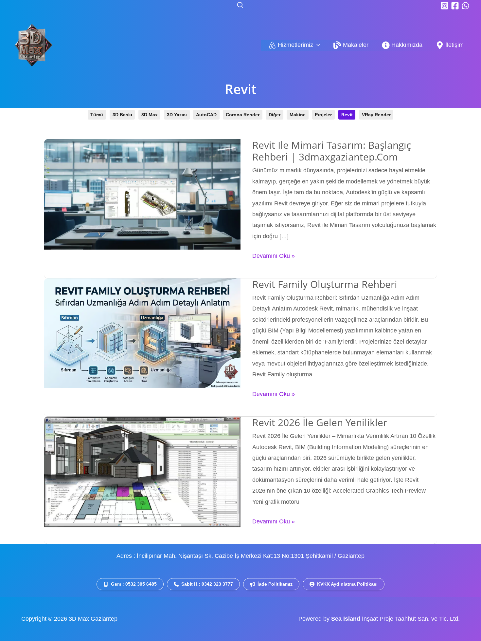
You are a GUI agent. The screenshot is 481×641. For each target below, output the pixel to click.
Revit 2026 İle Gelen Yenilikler (319, 422)
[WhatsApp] (465, 6)
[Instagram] (444, 6)
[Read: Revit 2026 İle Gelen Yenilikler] (142, 471)
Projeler (323, 114)
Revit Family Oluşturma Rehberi (324, 284)
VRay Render (376, 114)
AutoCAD (206, 114)
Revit (347, 114)
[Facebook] (455, 6)
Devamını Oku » (273, 256)
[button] (240, 5)
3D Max (149, 114)
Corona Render (242, 114)
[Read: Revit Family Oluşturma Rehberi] (142, 333)
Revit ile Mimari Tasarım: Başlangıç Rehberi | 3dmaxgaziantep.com (331, 151)
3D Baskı (122, 114)
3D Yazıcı (177, 114)
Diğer (274, 114)
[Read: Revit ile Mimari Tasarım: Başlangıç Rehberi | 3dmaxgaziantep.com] (142, 194)
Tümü (96, 114)
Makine (298, 114)
